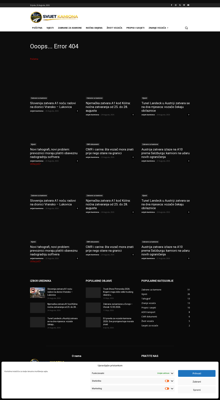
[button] (186, 27)
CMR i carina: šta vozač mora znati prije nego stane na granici (110, 151)
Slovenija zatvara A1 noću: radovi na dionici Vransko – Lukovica (53, 105)
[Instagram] (175, 5)
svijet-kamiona (36, 111)
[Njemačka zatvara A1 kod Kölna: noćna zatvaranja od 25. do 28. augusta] (110, 87)
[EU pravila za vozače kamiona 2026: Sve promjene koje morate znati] (93, 322)
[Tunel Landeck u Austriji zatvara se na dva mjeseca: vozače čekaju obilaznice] (165, 87)
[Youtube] (188, 5)
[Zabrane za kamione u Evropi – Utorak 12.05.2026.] (93, 308)
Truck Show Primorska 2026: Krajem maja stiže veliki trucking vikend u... (118, 292)
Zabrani (197, 381)
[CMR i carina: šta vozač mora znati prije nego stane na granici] (110, 133)
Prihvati (197, 373)
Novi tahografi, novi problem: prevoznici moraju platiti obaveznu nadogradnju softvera (54, 153)
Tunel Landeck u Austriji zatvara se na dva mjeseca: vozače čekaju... (62, 321)
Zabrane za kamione (39, 98)
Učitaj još (34, 164)
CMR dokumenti (93, 144)
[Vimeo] (184, 5)
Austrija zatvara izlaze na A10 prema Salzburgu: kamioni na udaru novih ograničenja (165, 153)
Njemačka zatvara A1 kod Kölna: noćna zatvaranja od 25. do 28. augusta (108, 106)
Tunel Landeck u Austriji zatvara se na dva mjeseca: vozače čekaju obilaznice (165, 106)
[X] (180, 5)
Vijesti (144, 98)
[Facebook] (171, 5)
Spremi (197, 389)
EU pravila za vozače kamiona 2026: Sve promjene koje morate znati (118, 321)
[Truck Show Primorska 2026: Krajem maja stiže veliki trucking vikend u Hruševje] (93, 292)
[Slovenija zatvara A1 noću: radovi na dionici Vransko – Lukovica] (54, 87)
